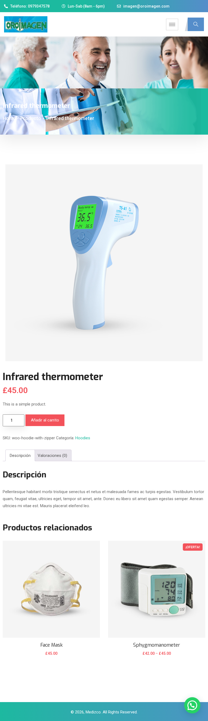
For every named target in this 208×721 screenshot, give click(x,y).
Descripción (20, 455)
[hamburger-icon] (172, 24)
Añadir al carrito (45, 420)
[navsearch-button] (196, 24)
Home (9, 118)
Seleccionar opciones (156, 656)
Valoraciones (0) (52, 455)
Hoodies (82, 438)
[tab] (20, 455)
